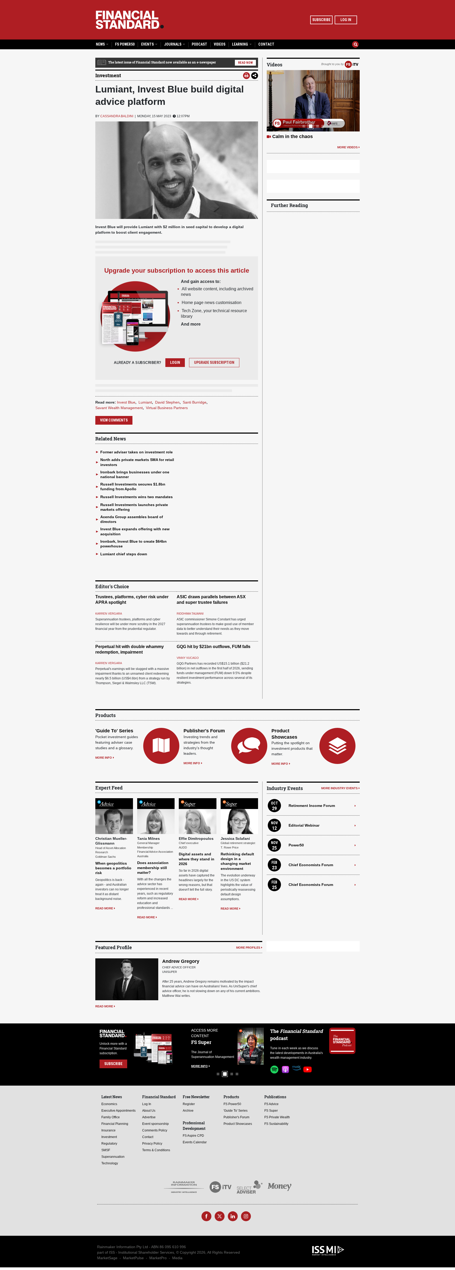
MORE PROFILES (248, 947)
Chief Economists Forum (311, 865)
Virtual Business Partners (167, 408)
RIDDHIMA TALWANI (190, 613)
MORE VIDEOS (347, 147)
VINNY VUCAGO (188, 657)
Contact (266, 44)
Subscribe (321, 19)
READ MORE (104, 908)
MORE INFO (103, 757)
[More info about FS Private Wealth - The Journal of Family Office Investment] (251, 1046)
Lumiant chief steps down (123, 554)
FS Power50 (125, 44)
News (101, 44)
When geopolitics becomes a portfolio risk (113, 868)
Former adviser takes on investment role (136, 452)
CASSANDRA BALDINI (116, 116)
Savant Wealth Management (119, 408)
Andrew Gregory (180, 961)
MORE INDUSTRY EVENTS (339, 788)
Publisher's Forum (204, 730)
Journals (173, 44)
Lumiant (145, 402)
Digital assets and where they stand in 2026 (196, 859)
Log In (345, 19)
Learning (240, 44)
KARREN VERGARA (108, 613)
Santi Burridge (194, 402)
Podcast (199, 44)
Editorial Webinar (304, 825)
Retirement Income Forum (312, 805)
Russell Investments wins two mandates (136, 497)
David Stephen (167, 402)
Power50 (296, 845)
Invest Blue (126, 402)
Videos (219, 44)
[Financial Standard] (130, 20)
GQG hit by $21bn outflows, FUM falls (213, 646)
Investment (108, 75)
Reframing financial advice (302, 136)
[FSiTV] (351, 64)
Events (148, 44)
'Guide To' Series (114, 730)
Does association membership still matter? (153, 867)
